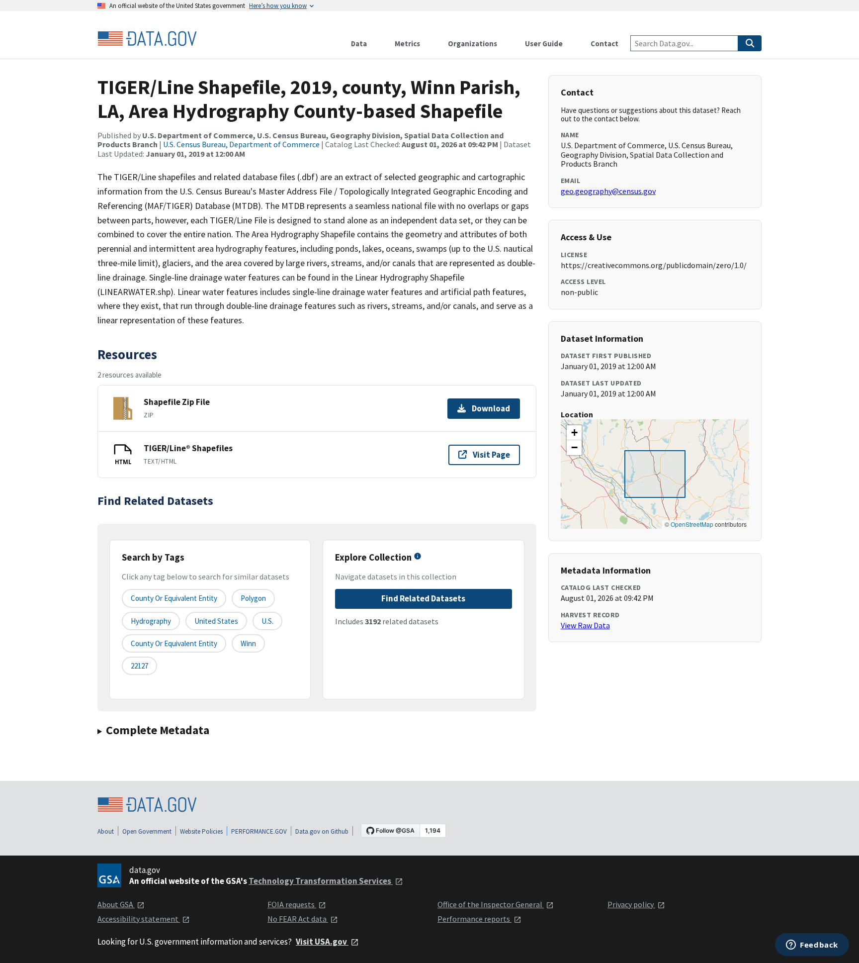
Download (491, 408)
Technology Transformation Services (321, 880)
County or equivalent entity (174, 598)
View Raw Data (585, 625)
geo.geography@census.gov (608, 191)
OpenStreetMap (692, 524)
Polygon (253, 598)
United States (216, 621)
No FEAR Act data (297, 919)
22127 (139, 666)
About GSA (116, 904)
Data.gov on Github (321, 831)
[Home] (147, 39)
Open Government (147, 831)
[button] (574, 432)
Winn (248, 643)
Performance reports (474, 919)
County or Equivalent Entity (174, 643)
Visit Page (491, 454)
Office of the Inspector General (490, 904)
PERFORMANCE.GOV (259, 831)
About (105, 831)
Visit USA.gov (322, 941)
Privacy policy (631, 904)
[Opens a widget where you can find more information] (812, 945)
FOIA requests (291, 904)
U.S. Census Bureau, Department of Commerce (241, 144)
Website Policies (201, 831)
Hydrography (151, 621)
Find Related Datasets (423, 598)
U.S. (267, 621)
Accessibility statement (138, 919)
